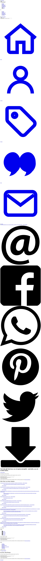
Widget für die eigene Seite (5, 546)
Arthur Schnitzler (2, 472)
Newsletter (3, 7)
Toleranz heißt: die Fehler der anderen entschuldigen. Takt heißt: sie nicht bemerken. (14, 484)
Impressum (3, 547)
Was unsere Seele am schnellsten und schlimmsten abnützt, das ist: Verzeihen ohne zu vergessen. (16, 488)
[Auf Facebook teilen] (20, 305)
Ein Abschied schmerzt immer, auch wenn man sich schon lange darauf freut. (13, 519)
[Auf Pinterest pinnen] (20, 386)
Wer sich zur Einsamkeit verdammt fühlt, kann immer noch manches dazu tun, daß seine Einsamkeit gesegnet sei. (18, 506)
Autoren (3, 3)
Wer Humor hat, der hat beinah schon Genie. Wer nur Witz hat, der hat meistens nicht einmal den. (16, 515)
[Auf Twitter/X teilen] (20, 426)
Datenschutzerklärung (27, 479)
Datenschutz (3, 548)
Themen (3, 4)
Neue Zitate (3, 5)
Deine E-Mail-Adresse (3, 477)
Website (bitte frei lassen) (3, 476)
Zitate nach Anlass (4, 545)
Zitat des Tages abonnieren (4, 478)
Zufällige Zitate (4, 6)
